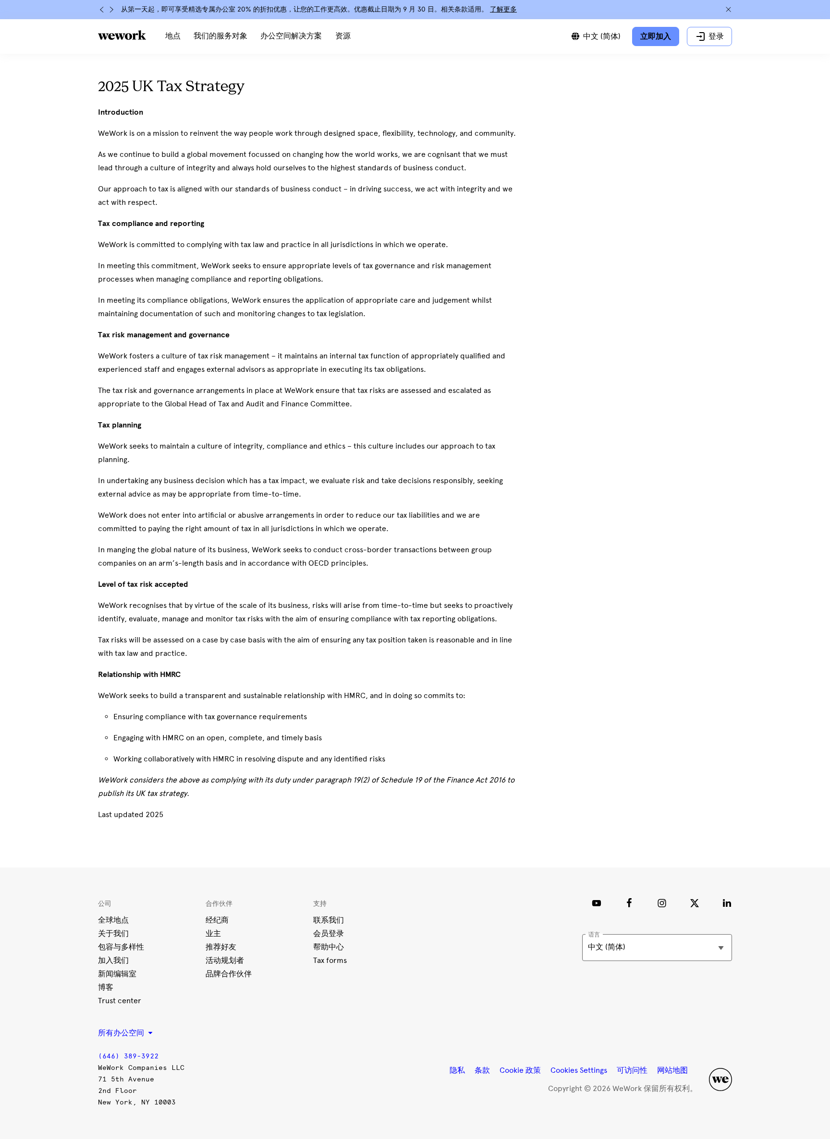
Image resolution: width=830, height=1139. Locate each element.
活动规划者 (225, 960)
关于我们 (113, 933)
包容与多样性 (121, 946)
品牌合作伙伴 (229, 973)
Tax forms (330, 960)
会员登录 (328, 933)
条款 (482, 1070)
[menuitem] (173, 36)
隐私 (457, 1070)
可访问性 (632, 1070)
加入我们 (113, 960)
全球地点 (113, 920)
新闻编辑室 (117, 973)
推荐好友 (221, 946)
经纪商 (217, 920)
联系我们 (328, 920)
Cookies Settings (578, 1070)
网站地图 (672, 1070)
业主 (213, 933)
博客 (105, 987)
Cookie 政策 (520, 1070)
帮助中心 (328, 946)
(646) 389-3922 (128, 1056)
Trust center (119, 1000)
